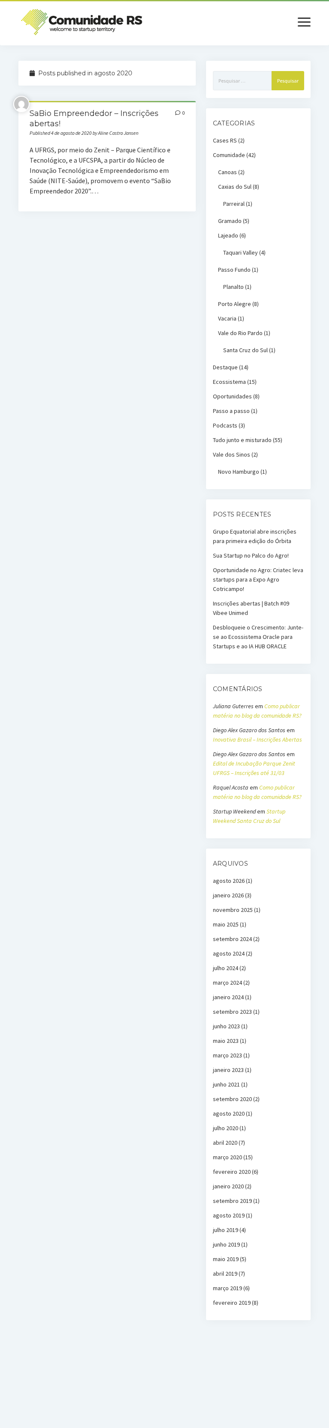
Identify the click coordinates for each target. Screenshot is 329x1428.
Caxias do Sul (234, 186)
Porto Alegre (234, 304)
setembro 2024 (232, 939)
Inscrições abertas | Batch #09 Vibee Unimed (251, 608)
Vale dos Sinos (231, 454)
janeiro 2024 (228, 997)
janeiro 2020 (228, 1186)
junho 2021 (226, 1084)
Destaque (225, 367)
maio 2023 (226, 1041)
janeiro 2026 (228, 895)
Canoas (227, 172)
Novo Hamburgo (238, 471)
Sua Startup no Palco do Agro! (251, 555)
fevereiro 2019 (232, 1302)
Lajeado (228, 235)
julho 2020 (225, 1128)
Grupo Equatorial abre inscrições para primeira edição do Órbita (254, 536)
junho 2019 (226, 1244)
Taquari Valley (240, 252)
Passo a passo (231, 411)
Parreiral (234, 204)
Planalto (233, 287)
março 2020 (227, 1157)
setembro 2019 (232, 1201)
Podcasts (225, 425)
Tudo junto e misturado (242, 440)
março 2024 (227, 982)
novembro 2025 (233, 910)
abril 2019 (225, 1273)
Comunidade (229, 155)
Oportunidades (232, 396)
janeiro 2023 (228, 1070)
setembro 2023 (232, 1011)
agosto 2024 (229, 953)
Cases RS (225, 140)
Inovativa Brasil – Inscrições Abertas (257, 739)
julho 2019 (225, 1230)
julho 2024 (225, 968)
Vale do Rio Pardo (240, 333)
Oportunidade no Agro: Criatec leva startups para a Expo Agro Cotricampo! (258, 579)
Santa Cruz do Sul (245, 350)
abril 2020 (225, 1142)
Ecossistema (229, 382)
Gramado (230, 221)
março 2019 (227, 1288)
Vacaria (227, 318)
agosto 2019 (229, 1215)
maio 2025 (226, 924)
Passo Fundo (234, 269)
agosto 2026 (229, 881)
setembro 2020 (232, 1099)
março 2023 (227, 1055)
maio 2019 (226, 1259)
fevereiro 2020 (232, 1172)
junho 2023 (226, 1026)
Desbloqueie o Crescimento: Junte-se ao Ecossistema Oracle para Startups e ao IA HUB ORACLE (258, 636)
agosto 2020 (229, 1113)
